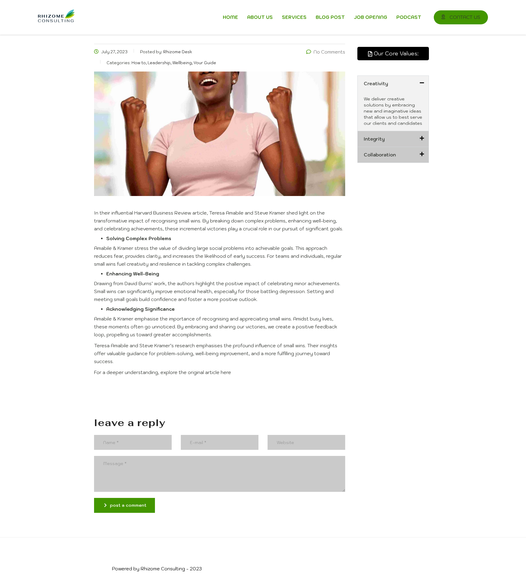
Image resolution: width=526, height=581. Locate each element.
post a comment (128, 505)
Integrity (374, 139)
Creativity (376, 83)
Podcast (408, 17)
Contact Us (464, 17)
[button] (393, 83)
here (226, 372)
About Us (260, 17)
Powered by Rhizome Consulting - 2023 (157, 569)
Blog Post (330, 17)
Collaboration (380, 155)
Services (294, 17)
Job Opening (370, 17)
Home (230, 17)
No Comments (329, 52)
